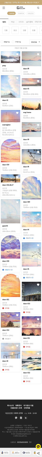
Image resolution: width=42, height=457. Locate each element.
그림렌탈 (11, 13)
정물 (24, 30)
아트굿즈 (30, 13)
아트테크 (21, 13)
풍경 (15, 30)
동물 (33, 30)
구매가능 (18, 42)
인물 (5, 30)
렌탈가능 (7, 42)
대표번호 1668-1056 (14, 413)
